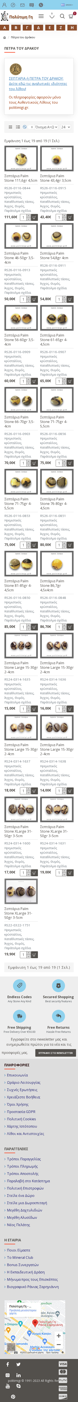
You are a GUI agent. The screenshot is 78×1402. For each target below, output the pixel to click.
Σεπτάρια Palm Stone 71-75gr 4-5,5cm (53, 421)
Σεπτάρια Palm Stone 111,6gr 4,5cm (20, 178)
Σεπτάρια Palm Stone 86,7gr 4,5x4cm (52, 585)
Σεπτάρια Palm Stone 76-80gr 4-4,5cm (53, 503)
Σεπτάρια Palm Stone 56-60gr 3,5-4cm (19, 339)
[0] (26, 127)
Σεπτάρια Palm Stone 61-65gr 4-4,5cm (53, 339)
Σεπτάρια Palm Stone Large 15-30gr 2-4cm (21, 667)
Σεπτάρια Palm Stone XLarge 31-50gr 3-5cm (18, 831)
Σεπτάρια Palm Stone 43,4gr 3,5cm (55, 178)
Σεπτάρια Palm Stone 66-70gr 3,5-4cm (19, 421)
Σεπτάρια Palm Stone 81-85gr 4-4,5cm (18, 585)
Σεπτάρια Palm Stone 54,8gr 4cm (54, 255)
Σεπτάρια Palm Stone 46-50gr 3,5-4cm (19, 257)
